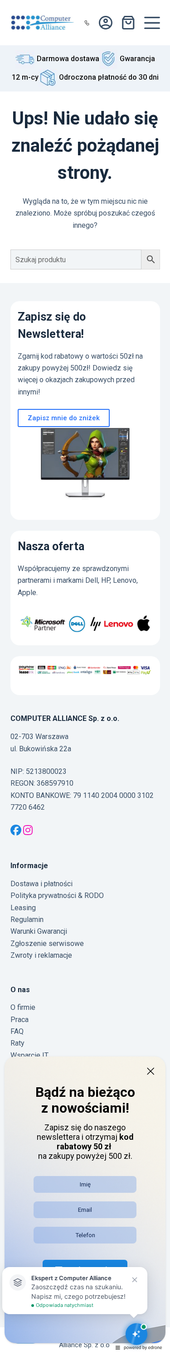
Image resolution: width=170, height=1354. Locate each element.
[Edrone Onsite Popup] (85, 677)
